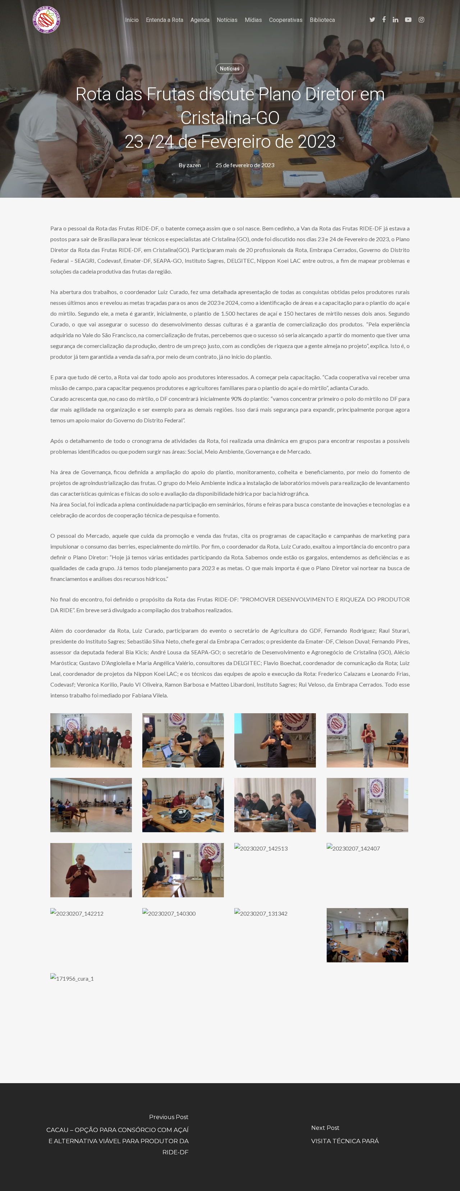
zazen (194, 164)
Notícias (230, 69)
